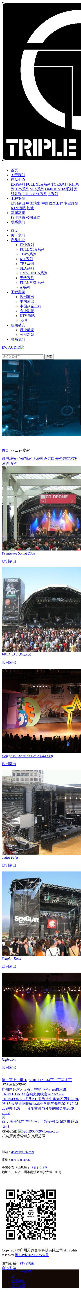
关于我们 (18, 175)
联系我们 (18, 222)
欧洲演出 (18, 203)
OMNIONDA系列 (59, 189)
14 (48, 1080)
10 (34, 1080)
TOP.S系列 (60, 184)
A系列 (53, 194)
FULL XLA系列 (38, 184)
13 (45, 1080)
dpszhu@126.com (22, 1152)
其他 (30, 208)
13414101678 (38, 1167)
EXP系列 (18, 184)
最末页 (66, 1080)
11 (37, 1080)
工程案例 (18, 198)
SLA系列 (37, 189)
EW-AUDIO (11, 347)
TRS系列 (22, 189)
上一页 (18, 1080)
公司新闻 (33, 217)
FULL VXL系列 (34, 194)
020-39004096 (32, 1131)
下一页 (55, 1080)
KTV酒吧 (18, 208)
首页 (14, 170)
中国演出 (33, 203)
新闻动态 (18, 213)
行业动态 (18, 217)
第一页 (7, 1080)
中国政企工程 (52, 203)
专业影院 (71, 203)
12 (41, 1080)
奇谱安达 (9, 1268)
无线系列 (27, 278)
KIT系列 (26, 259)
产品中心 (18, 180)
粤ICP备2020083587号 (32, 1255)
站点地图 (27, 1263)
